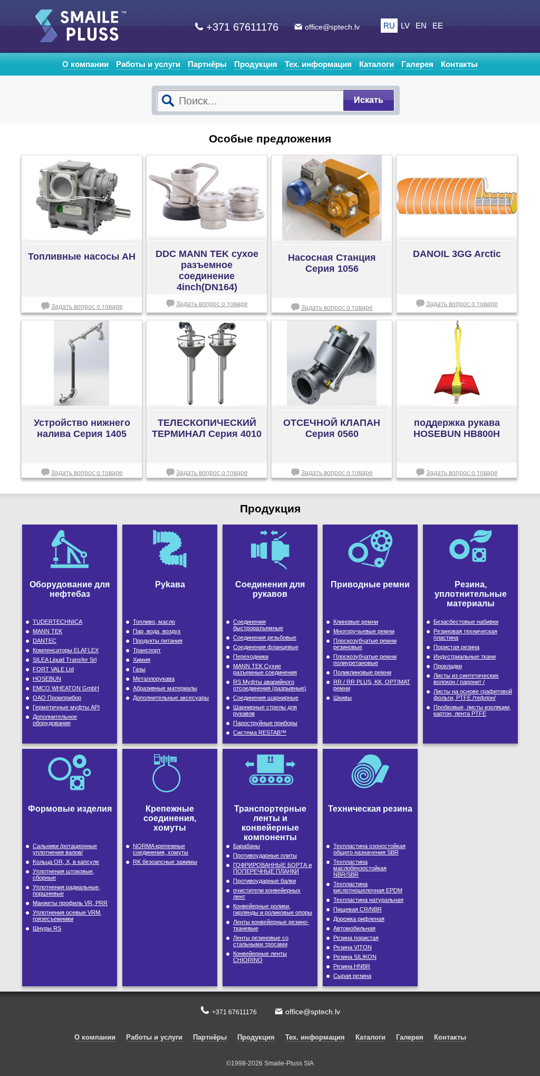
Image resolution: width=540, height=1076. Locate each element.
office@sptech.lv (332, 27)
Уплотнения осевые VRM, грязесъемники (67, 915)
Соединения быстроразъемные (258, 624)
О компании (85, 64)
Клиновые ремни (355, 621)
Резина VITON (352, 947)
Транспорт (147, 650)
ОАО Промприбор (57, 697)
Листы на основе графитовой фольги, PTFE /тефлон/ (472, 694)
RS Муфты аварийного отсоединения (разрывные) (269, 685)
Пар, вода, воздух (157, 631)
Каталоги (376, 64)
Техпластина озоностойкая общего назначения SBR (369, 849)
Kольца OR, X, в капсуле (66, 862)
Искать (368, 100)
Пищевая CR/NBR (357, 909)
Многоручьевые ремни (363, 631)
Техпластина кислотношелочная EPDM (367, 887)
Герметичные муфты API (66, 707)
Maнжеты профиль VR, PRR (70, 903)
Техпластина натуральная (368, 900)
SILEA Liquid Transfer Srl (65, 659)
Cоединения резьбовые (264, 637)
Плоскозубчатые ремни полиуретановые (365, 659)
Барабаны (246, 846)
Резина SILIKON (355, 957)
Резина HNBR (351, 966)
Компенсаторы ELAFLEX (66, 650)
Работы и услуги (148, 64)
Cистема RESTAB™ (259, 732)
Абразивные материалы (165, 688)
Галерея (417, 64)
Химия (141, 659)
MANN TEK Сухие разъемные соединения (265, 669)
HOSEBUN (47, 678)
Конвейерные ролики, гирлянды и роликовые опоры (272, 909)
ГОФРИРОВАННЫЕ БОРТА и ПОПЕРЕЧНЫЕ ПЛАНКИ (272, 868)
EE (437, 25)
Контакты (459, 64)
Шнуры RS (47, 928)
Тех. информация (318, 64)
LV (405, 25)
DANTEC (44, 640)
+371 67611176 (242, 27)
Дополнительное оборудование (55, 719)
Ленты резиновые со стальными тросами (260, 941)
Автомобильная (354, 928)
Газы (139, 669)
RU (389, 25)
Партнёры (207, 64)
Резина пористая (356, 938)
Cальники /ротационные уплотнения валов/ (65, 849)
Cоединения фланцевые (265, 647)
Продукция (255, 64)
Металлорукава (154, 678)
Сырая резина (352, 976)
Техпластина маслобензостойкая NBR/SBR (360, 868)
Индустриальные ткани (464, 656)
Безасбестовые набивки (465, 621)
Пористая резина (456, 647)
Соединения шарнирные (265, 697)
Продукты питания (157, 640)
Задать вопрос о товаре (87, 306)
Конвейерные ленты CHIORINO (260, 956)
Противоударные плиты (265, 855)
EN (421, 25)
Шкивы (342, 697)
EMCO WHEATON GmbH (66, 688)
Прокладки (447, 666)
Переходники (250, 656)
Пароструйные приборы (265, 723)
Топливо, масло (154, 621)
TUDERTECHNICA (57, 621)
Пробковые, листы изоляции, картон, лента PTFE (472, 710)
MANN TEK (47, 631)
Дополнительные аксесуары (171, 697)
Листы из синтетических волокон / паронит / (466, 678)
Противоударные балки (264, 881)
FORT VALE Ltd (53, 669)
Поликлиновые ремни (362, 672)
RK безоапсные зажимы (165, 862)
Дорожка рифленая (358, 919)
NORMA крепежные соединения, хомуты (160, 849)
